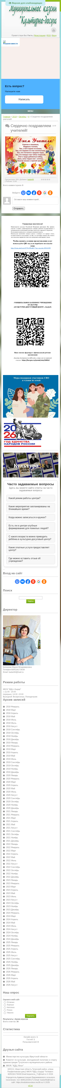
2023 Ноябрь (12, 906)
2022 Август (12, 864)
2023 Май (10, 893)
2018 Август (12, 726)
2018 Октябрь (12, 733)
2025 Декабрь (12, 965)
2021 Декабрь (12, 841)
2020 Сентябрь (13, 798)
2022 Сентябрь (13, 867)
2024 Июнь (11, 926)
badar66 (31, 179)
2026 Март (11, 975)
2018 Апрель (12, 713)
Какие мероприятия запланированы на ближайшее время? (29, 507)
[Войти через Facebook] (34, 192)
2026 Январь (12, 968)
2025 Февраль (12, 945)
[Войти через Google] (44, 192)
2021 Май (10, 824)
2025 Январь (12, 942)
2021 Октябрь (12, 834)
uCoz (30, 1086)
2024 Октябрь (12, 932)
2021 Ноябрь (12, 837)
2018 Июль (11, 723)
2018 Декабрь (12, 739)
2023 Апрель (12, 890)
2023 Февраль (12, 883)
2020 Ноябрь (12, 805)
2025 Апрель (12, 949)
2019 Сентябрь (13, 762)
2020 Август (12, 795)
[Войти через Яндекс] (39, 192)
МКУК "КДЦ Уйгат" (15, 1065)
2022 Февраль (12, 847)
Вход (54, 35)
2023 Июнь (11, 896)
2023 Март (11, 887)
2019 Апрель (12, 752)
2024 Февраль (12, 913)
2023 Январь (12, 880)
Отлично (10, 1002)
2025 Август (12, 955)
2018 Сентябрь (13, 729)
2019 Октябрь (12, 765)
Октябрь (22, 117)
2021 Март (11, 818)
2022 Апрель (12, 854)
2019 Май (10, 756)
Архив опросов (21, 1019)
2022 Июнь (11, 860)
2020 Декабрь (12, 808)
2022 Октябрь (12, 870)
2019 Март (11, 749)
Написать (24, 99)
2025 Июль (11, 952)
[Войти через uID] (23, 192)
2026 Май (10, 981)
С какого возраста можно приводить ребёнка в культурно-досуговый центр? (30, 537)
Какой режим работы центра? (24, 498)
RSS (49, 35)
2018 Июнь (11, 720)
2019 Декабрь (12, 772)
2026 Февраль (12, 972)
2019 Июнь (11, 759)
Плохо (9, 1010)
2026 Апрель (12, 978)
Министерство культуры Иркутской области (26, 1056)
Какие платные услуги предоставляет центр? (29, 548)
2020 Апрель (12, 785)
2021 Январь (12, 811)
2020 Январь (12, 775)
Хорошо (10, 1005)
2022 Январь (12, 844)
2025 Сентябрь (13, 959)
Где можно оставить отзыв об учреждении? (25, 559)
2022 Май (10, 857)
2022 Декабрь (12, 877)
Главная (6, 117)
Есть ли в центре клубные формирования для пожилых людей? (28, 527)
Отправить (19, 208)
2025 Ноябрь (12, 962)
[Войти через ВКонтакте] (28, 192)
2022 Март (11, 851)
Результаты (8, 1019)
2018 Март (11, 710)
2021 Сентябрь (13, 831)
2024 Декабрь (12, 939)
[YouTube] (53, 30)
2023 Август (12, 900)
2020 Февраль (12, 778)
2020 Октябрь (12, 801)
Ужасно (10, 1013)
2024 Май (10, 923)
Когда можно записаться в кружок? (27, 517)
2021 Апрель (12, 821)
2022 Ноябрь (12, 873)
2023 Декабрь (12, 909)
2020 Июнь (11, 792)
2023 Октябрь (12, 903)
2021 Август (12, 828)
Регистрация (39, 35)
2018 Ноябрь (12, 736)
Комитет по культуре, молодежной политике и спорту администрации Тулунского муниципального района (30, 1061)
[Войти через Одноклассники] (50, 192)
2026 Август (12, 985)
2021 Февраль (12, 815)
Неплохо (11, 1007)
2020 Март (11, 782)
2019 (14, 117)
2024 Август (12, 929)
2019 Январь (12, 742)
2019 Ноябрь (12, 769)
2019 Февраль (12, 746)
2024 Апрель (12, 919)
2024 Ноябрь (12, 936)
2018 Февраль (12, 706)
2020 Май (10, 788)
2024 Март (11, 916)
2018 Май (10, 716)
